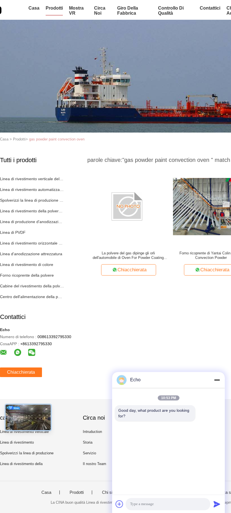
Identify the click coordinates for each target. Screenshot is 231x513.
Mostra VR (76, 11)
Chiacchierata (21, 372)
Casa (33, 8)
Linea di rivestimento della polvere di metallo (32, 211)
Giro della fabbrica (127, 11)
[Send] (216, 504)
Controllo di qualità (171, 11)
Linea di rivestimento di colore (26, 264)
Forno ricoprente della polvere (27, 275)
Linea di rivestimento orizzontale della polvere (32, 243)
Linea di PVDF (13, 232)
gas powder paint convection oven (57, 139)
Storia (87, 442)
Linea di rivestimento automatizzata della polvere (32, 189)
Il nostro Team (94, 464)
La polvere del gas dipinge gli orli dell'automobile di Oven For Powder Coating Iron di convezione (128, 255)
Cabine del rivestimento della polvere (32, 286)
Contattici (210, 8)
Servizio (89, 453)
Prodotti (54, 8)
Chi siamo (111, 492)
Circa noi (99, 11)
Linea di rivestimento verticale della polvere (32, 179)
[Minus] (217, 380)
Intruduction (92, 432)
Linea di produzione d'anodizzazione (32, 221)
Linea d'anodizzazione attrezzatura (31, 254)
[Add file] (119, 504)
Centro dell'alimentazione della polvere (32, 296)
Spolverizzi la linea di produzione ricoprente (32, 200)
